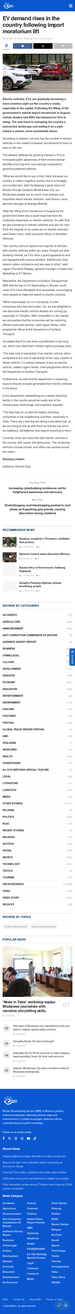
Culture (8, 662)
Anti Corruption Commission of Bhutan (30, 635)
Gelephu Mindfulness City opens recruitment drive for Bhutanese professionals (41, 1069)
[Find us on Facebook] (3, 1138)
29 (39, 591)
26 (39, 547)
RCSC (6, 823)
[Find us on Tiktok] (34, 1138)
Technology (11, 864)
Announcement (13, 628)
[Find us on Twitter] (9, 1138)
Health (7, 756)
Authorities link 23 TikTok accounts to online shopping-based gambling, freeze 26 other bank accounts (41, 1054)
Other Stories (12, 803)
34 (39, 575)
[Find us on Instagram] (22, 1138)
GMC (5, 736)
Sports (8, 857)
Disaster (9, 675)
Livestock (10, 790)
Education (10, 689)
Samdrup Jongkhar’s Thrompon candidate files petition (44, 540)
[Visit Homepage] (8, 5)
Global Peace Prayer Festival (24, 729)
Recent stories (13, 830)
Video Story (11, 897)
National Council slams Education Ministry (44, 554)
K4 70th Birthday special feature (26, 769)
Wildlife (8, 904)
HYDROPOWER (11, 763)
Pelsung (8, 810)
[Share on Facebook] (22, 46)
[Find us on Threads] (15, 1138)
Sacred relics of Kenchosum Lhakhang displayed (42, 569)
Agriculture (11, 621)
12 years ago (28, 575)
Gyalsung (9, 742)
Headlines (10, 749)
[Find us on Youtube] (28, 1138)
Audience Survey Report (19, 642)
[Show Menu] (70, 5)
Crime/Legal (11, 655)
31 (38, 558)
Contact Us (18, 1299)
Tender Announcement (15, 926)
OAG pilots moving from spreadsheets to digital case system (36, 1178)
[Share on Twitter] (43, 46)
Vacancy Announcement (44, 926)
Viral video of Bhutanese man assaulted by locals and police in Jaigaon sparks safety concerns (41, 1027)
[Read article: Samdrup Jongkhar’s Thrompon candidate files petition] (10, 542)
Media (6, 796)
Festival (8, 722)
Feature (8, 709)
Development (12, 668)
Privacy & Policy (54, 1299)
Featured (9, 716)
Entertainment (13, 695)
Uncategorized (13, 884)
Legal (7, 776)
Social (7, 850)
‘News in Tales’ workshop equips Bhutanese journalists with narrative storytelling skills (29, 1006)
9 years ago (27, 558)
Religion (8, 837)
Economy (9, 682)
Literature (10, 783)
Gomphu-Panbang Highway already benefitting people (40, 584)
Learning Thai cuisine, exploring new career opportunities (34, 1172)
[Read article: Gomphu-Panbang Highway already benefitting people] (10, 586)
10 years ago (28, 547)
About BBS (35, 1299)
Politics (8, 816)
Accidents (10, 615)
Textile (8, 870)
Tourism (8, 877)
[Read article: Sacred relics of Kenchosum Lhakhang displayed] (10, 571)
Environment (12, 702)
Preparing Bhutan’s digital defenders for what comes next (34, 1156)
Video (6, 891)
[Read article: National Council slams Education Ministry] (10, 557)
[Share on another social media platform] (63, 46)
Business (9, 648)
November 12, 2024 (12, 38)
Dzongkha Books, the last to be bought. (34, 1041)
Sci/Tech (8, 843)
